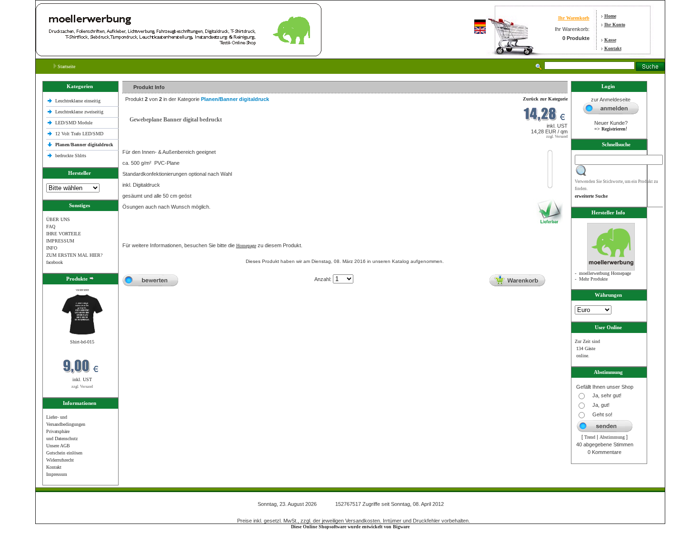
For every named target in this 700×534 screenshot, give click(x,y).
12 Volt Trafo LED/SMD (79, 133)
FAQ (50, 226)
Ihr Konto (614, 24)
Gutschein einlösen (64, 452)
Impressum (56, 474)
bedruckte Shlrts (70, 155)
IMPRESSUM (60, 240)
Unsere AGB (58, 445)
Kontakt (612, 48)
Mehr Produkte (593, 279)
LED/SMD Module (73, 122)
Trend (589, 437)
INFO (51, 248)
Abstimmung (612, 437)
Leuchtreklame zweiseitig (80, 111)
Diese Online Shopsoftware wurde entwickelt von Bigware (350, 526)
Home (610, 16)
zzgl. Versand (82, 386)
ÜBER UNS (58, 219)
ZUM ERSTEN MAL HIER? (74, 255)
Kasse (610, 39)
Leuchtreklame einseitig (78, 100)
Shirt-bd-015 (82, 341)
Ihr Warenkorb (574, 17)
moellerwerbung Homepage (605, 273)
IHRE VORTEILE (63, 233)
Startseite (65, 66)
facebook (54, 262)
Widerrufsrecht (60, 460)
